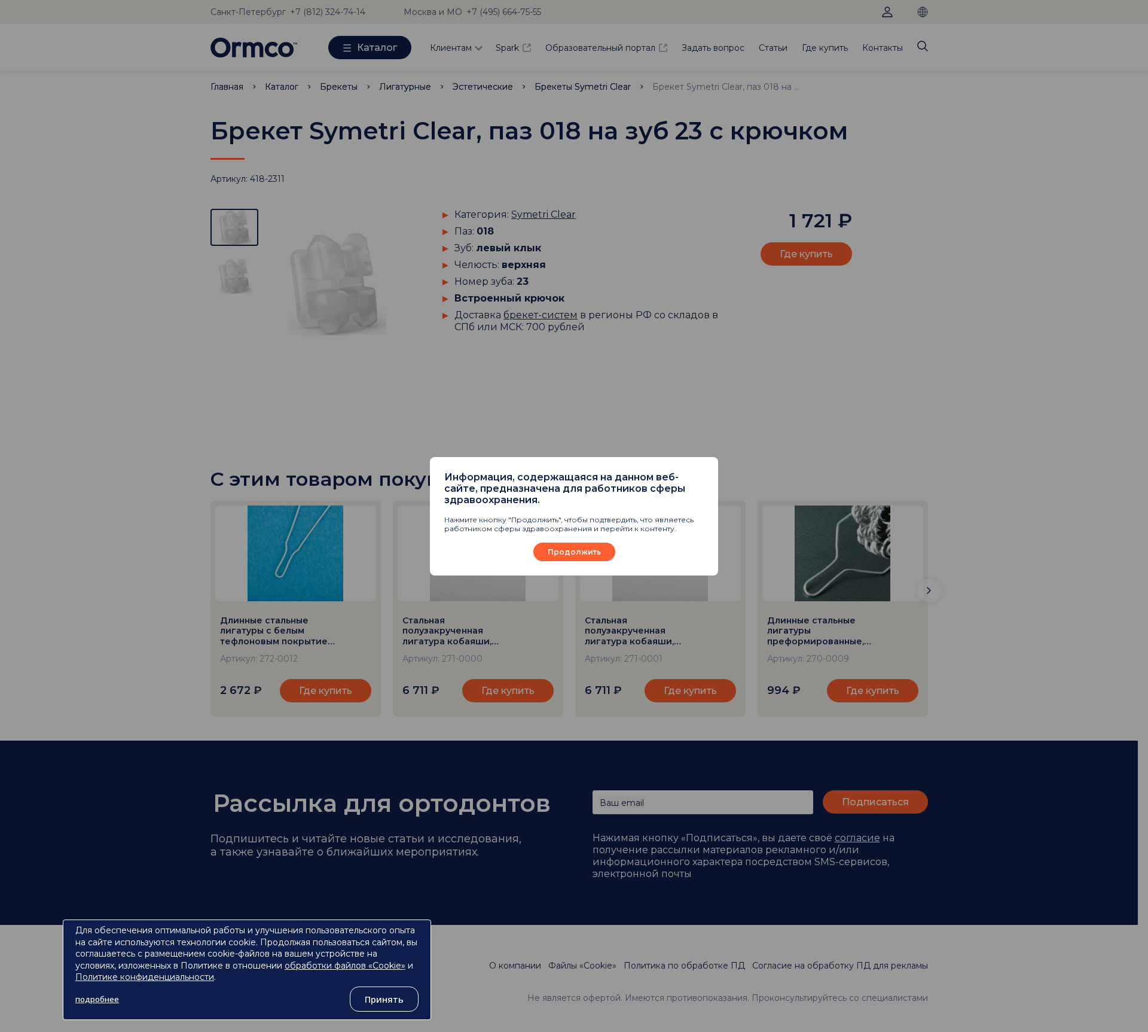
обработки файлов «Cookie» (345, 965)
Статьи (773, 47)
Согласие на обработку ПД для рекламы (840, 965)
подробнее (97, 999)
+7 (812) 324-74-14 (327, 12)
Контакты (882, 47)
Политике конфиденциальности (144, 977)
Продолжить (574, 551)
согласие (857, 838)
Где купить (825, 47)
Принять (384, 999)
